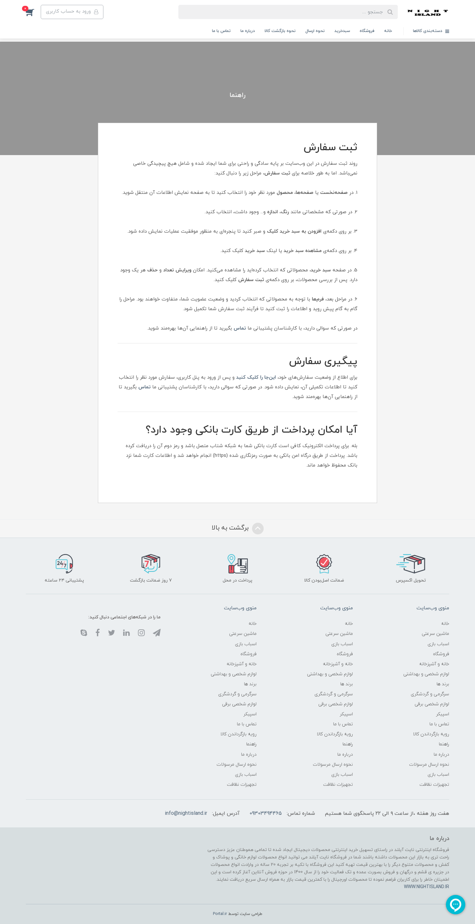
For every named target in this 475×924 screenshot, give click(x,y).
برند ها (443, 684)
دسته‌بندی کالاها (428, 31)
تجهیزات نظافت (434, 785)
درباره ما (247, 31)
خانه (388, 31)
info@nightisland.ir (186, 813)
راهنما (444, 744)
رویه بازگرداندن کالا (431, 734)
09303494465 (265, 813)
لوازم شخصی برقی (432, 704)
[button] (33, 12)
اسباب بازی (438, 644)
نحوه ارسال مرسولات (429, 764)
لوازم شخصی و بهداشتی (426, 674)
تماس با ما (221, 31)
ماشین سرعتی (435, 634)
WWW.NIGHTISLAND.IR (426, 887)
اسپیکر (442, 714)
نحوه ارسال (315, 31)
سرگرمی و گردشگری (430, 694)
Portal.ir (220, 914)
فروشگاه (367, 31)
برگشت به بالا (231, 527)
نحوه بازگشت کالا (280, 31)
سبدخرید (342, 31)
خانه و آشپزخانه (434, 664)
